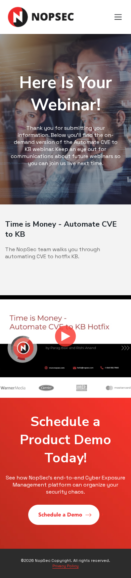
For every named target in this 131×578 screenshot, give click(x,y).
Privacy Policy (65, 566)
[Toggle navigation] (118, 17)
